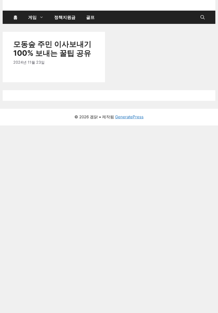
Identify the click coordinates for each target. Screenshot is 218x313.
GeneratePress (129, 116)
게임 (32, 17)
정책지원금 (65, 17)
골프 (90, 17)
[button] (202, 17)
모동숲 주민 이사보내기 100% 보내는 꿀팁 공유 (52, 49)
